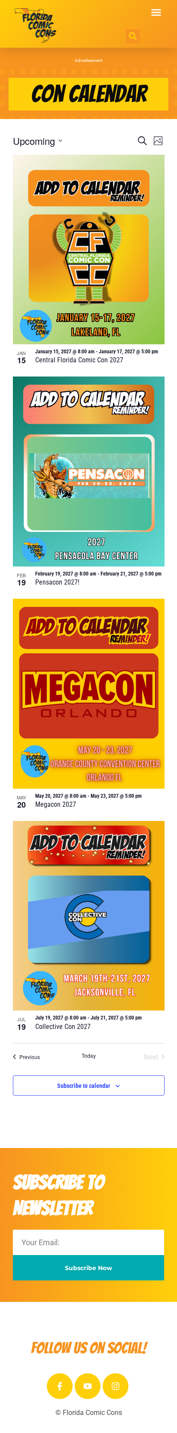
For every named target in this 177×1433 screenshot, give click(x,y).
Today (89, 1055)
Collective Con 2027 (63, 1027)
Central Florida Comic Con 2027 (79, 360)
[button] (156, 12)
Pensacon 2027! (57, 582)
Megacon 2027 (55, 804)
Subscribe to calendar (83, 1085)
